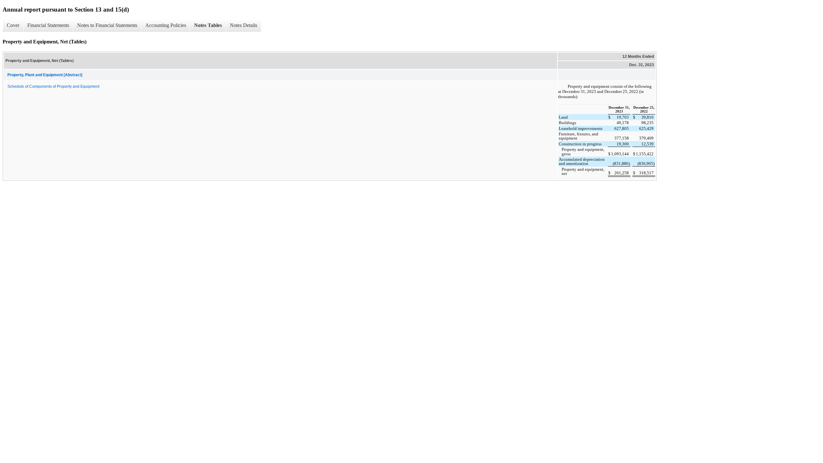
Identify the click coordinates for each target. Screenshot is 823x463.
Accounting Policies (165, 25)
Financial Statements (48, 25)
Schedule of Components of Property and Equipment (53, 86)
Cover (13, 25)
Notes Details (243, 25)
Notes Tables (208, 25)
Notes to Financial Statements (107, 25)
